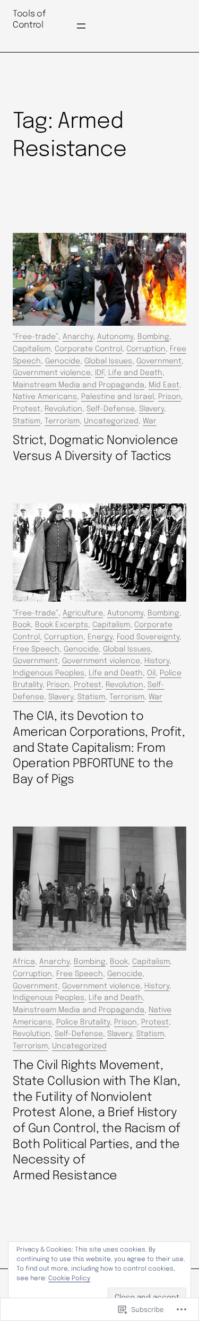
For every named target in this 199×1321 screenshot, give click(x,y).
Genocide (62, 361)
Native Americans (45, 397)
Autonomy (115, 337)
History (156, 661)
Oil (151, 673)
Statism (26, 421)
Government (158, 361)
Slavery (151, 409)
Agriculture (83, 613)
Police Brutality (83, 1022)
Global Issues (108, 361)
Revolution (63, 409)
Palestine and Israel (117, 397)
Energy (100, 637)
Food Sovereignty (148, 637)
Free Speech (36, 649)
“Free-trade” (35, 337)
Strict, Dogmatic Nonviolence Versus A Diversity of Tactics (95, 448)
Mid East (164, 385)
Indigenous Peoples (48, 673)
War (150, 421)
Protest (26, 409)
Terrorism (62, 421)
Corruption (146, 349)
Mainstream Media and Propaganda (78, 385)
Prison (169, 397)
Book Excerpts (61, 625)
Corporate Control (88, 349)
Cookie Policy (69, 1278)
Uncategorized (111, 421)
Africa (24, 962)
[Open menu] (81, 26)
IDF (99, 373)
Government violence (52, 373)
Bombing (153, 337)
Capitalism (31, 349)
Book (22, 625)
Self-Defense (110, 409)
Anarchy (78, 337)
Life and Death (135, 373)
